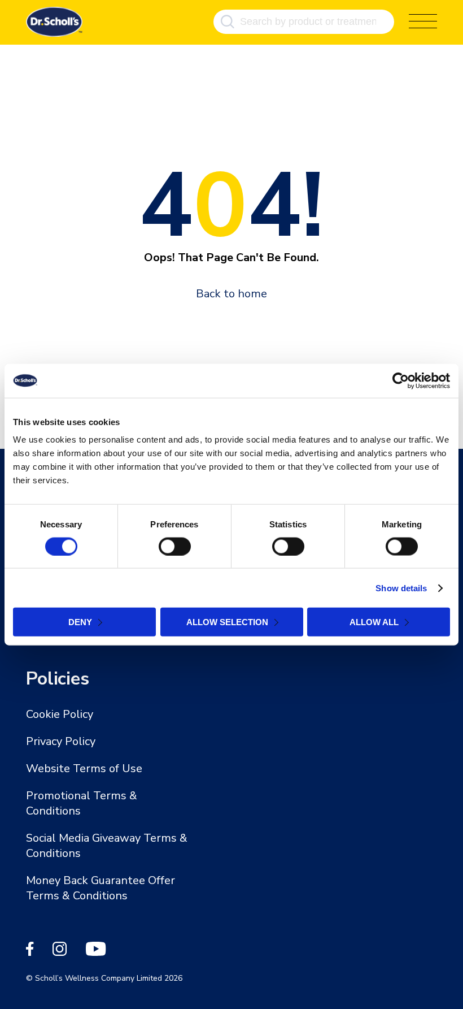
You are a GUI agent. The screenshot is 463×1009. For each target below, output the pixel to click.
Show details (401, 587)
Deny (80, 622)
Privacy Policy (60, 741)
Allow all (374, 622)
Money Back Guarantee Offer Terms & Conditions (100, 888)
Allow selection (227, 622)
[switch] (175, 546)
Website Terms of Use (84, 768)
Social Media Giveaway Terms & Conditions (106, 845)
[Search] (227, 22)
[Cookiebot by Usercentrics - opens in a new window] (400, 380)
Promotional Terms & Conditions (81, 803)
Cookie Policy (59, 714)
